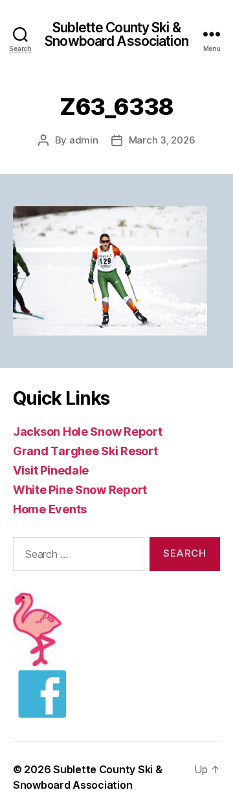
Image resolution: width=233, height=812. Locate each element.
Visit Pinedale (51, 470)
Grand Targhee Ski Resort (85, 451)
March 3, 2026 (162, 140)
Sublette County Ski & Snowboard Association (116, 34)
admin (83, 140)
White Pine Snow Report (80, 490)
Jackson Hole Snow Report (87, 431)
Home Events (50, 509)
